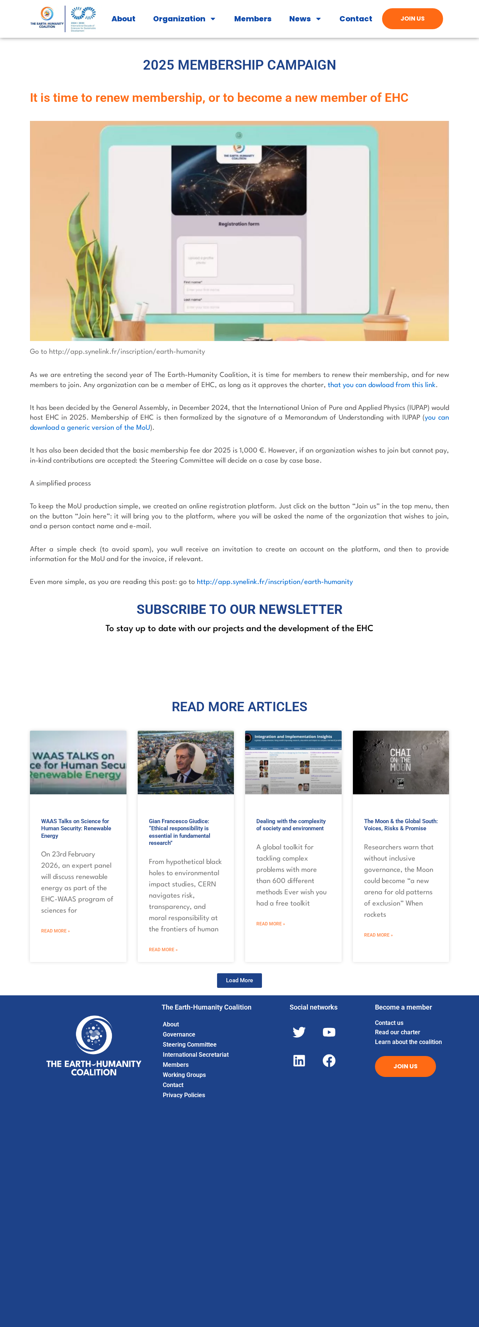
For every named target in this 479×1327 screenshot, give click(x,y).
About (123, 18)
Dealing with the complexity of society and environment (291, 825)
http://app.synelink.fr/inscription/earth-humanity (275, 582)
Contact (355, 18)
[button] (239, 980)
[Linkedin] (299, 1061)
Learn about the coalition (408, 1042)
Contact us (389, 1022)
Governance (179, 1034)
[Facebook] (329, 1061)
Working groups (184, 1074)
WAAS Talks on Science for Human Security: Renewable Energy (76, 828)
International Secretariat (196, 1054)
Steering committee (190, 1044)
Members (253, 18)
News (300, 18)
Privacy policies (184, 1095)
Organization (179, 18)
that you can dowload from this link (382, 385)
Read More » (55, 931)
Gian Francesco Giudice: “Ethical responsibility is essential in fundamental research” (179, 832)
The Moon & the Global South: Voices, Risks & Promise (401, 825)
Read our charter (397, 1032)
